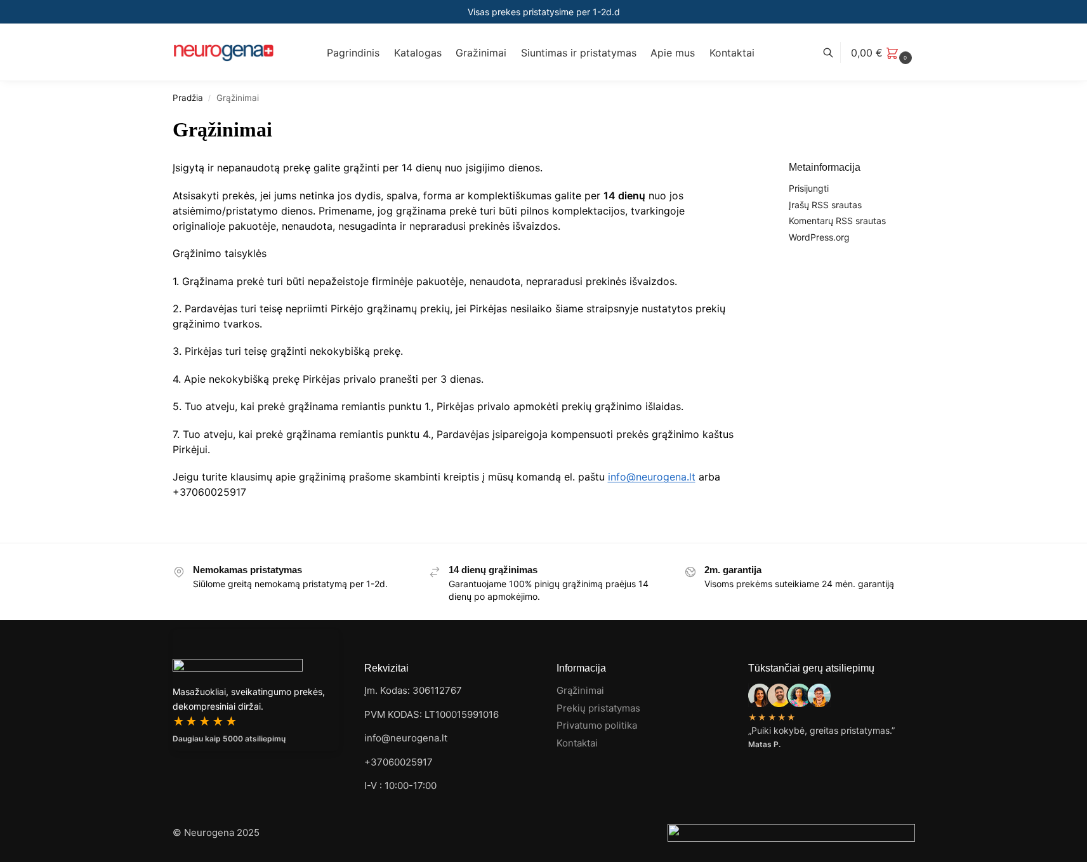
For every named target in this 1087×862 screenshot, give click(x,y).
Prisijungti (809, 188)
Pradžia (188, 98)
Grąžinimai (580, 690)
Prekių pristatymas (598, 708)
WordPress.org (819, 237)
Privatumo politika (597, 725)
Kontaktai (577, 743)
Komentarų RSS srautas (837, 220)
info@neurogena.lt (651, 476)
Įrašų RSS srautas (825, 204)
